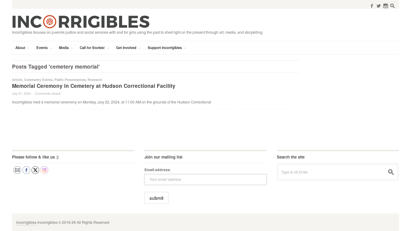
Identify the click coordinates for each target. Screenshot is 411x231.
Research (95, 79)
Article (17, 79)
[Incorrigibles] (81, 21)
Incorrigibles (26, 222)
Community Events (38, 79)
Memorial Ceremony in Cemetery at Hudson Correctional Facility (93, 85)
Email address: (157, 169)
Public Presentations (70, 79)
